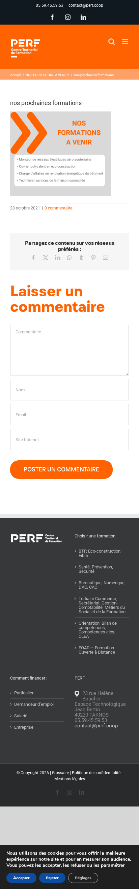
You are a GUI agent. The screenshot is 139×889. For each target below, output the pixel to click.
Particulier (23, 693)
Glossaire (60, 772)
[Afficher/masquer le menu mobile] (125, 41)
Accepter (21, 878)
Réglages (83, 878)
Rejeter (52, 878)
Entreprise (23, 727)
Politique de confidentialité (96, 772)
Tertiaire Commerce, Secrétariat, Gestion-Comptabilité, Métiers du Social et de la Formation (102, 605)
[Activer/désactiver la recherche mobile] (111, 41)
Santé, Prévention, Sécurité (96, 569)
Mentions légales (69, 779)
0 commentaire (58, 208)
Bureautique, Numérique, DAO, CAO (102, 585)
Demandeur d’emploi (34, 704)
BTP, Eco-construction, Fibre (100, 553)
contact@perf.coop (85, 5)
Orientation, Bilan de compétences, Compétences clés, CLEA (98, 629)
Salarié (20, 716)
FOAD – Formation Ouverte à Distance (97, 650)
